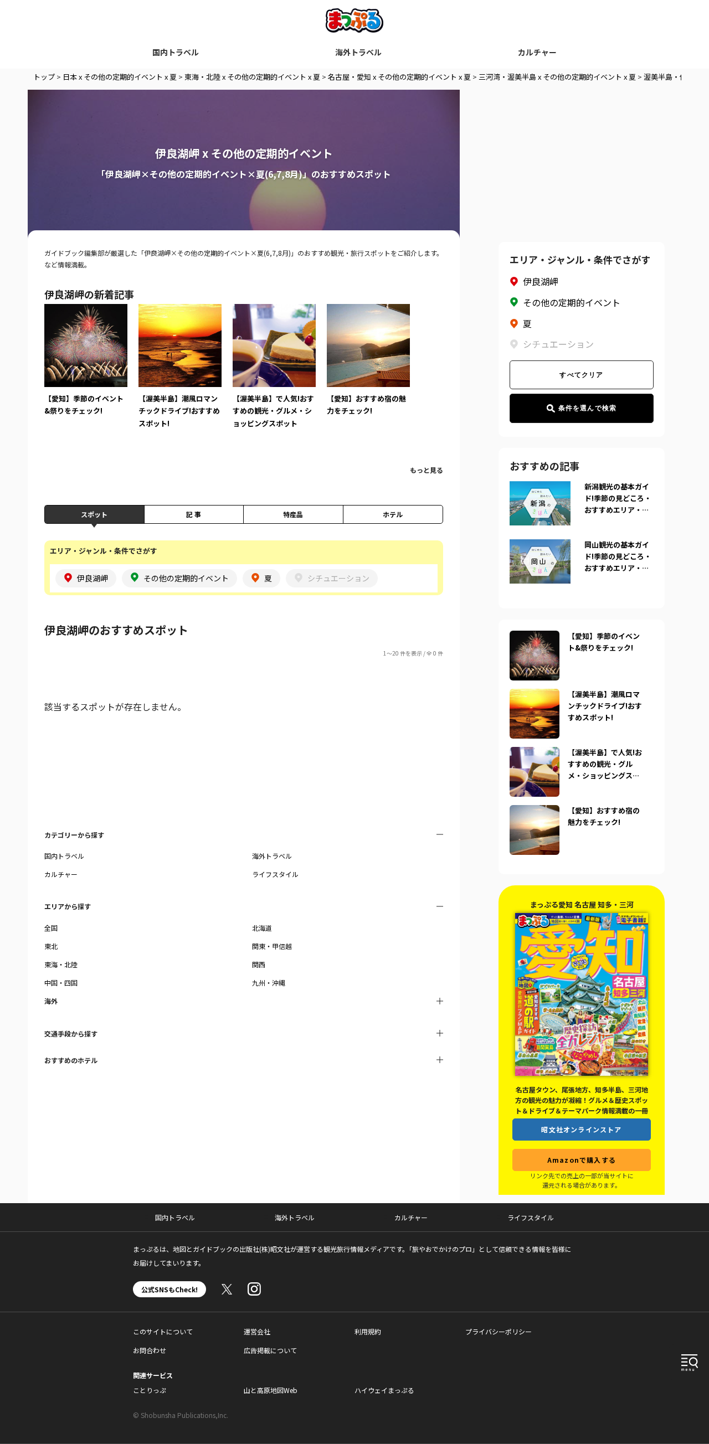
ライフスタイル (275, 874)
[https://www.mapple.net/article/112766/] (534, 811)
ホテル (393, 514)
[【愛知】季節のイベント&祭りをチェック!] (85, 367)
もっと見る (426, 470)
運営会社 (257, 1331)
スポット (94, 514)
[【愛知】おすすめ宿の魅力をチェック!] (368, 367)
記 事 (193, 514)
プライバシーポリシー (498, 1331)
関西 (258, 964)
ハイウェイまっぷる (384, 1390)
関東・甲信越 (272, 946)
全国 (51, 927)
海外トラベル (358, 52)
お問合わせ (149, 1350)
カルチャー (537, 52)
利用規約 (367, 1331)
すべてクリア (581, 375)
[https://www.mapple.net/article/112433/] (534, 637)
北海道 (262, 927)
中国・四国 (61, 982)
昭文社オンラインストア (581, 1129)
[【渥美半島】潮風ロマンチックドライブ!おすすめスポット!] (180, 373)
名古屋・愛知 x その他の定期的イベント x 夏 (399, 76)
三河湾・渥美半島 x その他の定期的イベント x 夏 (557, 76)
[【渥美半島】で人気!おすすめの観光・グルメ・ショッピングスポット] (274, 373)
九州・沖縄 (268, 982)
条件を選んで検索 (587, 408)
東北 (51, 946)
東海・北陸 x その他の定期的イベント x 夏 (252, 76)
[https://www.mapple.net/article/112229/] (534, 753)
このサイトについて (163, 1331)
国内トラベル (175, 52)
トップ (44, 76)
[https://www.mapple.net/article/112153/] (534, 695)
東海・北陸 (61, 964)
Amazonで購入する (581, 1159)
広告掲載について (270, 1350)
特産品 (293, 514)
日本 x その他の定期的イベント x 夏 (120, 76)
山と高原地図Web (270, 1390)
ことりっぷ (149, 1390)
